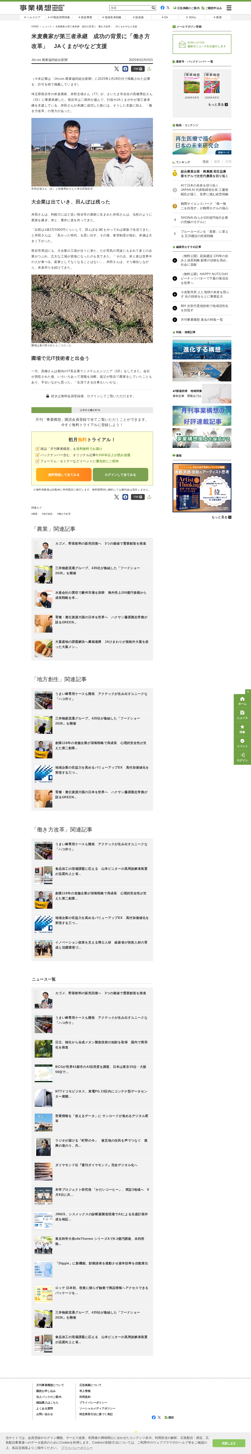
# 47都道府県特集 (59, 17)
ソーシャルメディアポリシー (97, 1408)
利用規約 (85, 1396)
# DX (165, 17)
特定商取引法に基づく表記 (96, 1414)
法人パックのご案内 (48, 1396)
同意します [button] (229, 1443)
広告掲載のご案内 (188, 8)
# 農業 (218, 17)
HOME (35, 26)
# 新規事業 (85, 17)
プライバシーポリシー (93, 1402)
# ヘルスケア (32, 17)
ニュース (47, 26)
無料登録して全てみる (64, 474)
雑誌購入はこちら (47, 1402)
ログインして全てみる (120, 474)
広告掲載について (90, 1385)
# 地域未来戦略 (112, 17)
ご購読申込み (213, 8)
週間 (217, 161)
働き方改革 (65, 514)
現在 (206, 161)
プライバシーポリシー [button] (77, 1447)
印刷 (136, 68)
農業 (35, 514)
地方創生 (48, 514)
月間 (228, 161)
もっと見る (216, 104)
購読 (171, 1417)
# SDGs (191, 17)
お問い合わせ (44, 1414)
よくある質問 (44, 1408)
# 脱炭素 (138, 17)
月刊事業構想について (50, 1385)
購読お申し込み (46, 1391)
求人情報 (85, 1391)
